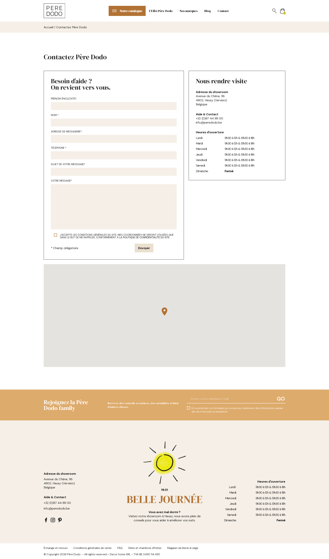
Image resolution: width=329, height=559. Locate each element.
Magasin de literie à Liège (182, 548)
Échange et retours (56, 548)
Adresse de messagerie (66, 131)
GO (281, 398)
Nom (55, 115)
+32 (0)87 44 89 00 (209, 118)
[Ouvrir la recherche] (274, 11)
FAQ (120, 548)
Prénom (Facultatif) (63, 98)
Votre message (61, 181)
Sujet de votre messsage (68, 164)
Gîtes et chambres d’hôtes (144, 548)
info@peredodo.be (209, 122)
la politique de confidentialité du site (144, 237)
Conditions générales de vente (92, 548)
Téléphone (58, 148)
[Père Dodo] (54, 10)
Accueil (48, 27)
